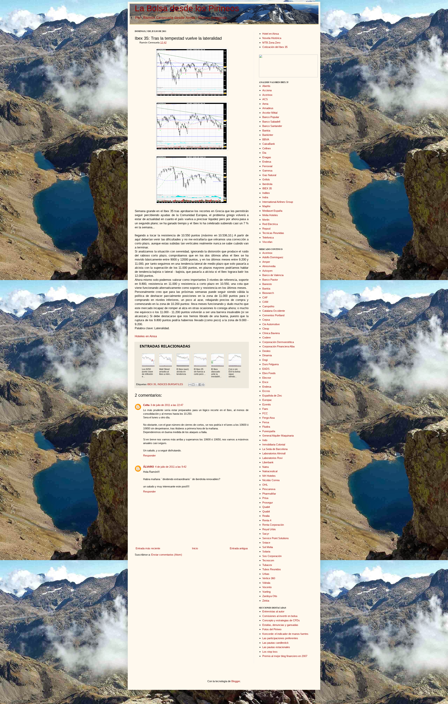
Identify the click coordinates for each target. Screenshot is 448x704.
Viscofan (267, 241)
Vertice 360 (268, 578)
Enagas (266, 157)
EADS (266, 368)
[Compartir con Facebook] (200, 384)
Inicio (195, 548)
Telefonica (268, 237)
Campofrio (268, 306)
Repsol (266, 228)
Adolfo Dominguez (272, 257)
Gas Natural (269, 175)
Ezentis (266, 404)
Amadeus (267, 108)
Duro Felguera (270, 364)
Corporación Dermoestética (278, 342)
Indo (264, 440)
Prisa (265, 497)
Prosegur (267, 502)
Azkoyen (267, 270)
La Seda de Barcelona (275, 449)
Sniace (266, 542)
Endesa (266, 161)
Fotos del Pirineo (271, 629)
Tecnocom (268, 560)
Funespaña (268, 431)
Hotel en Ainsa (270, 33)
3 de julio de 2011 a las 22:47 (166, 404)
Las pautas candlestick (275, 642)
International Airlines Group (277, 201)
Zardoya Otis (269, 596)
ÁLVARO (148, 466)
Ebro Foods (269, 373)
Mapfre (266, 206)
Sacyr (265, 533)
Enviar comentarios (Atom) (166, 554)
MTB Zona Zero (271, 42)
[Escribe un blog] (193, 384)
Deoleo (266, 350)
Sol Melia (267, 547)
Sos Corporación (272, 556)
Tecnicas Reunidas (273, 232)
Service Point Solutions (275, 538)
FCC (265, 413)
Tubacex (267, 564)
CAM (265, 301)
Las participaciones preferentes (280, 638)
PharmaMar (269, 493)
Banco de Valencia (273, 275)
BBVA (265, 139)
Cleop (265, 328)
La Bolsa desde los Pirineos (187, 8)
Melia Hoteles (270, 215)
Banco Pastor (270, 279)
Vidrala (266, 582)
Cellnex (266, 148)
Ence (265, 382)
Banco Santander (272, 125)
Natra (265, 466)
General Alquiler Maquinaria (278, 435)
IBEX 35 (151, 384)
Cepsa (266, 319)
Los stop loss (270, 651)
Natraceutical (269, 471)
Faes (265, 408)
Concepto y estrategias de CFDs (281, 620)
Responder (149, 455)
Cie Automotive (271, 324)
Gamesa (267, 170)
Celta (146, 404)
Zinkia (265, 600)
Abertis (266, 85)
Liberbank (268, 462)
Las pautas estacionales (276, 647)
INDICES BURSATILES (170, 384)
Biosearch (268, 292)
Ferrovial (267, 166)
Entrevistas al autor (273, 611)
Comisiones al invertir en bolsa (279, 615)
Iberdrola (267, 184)
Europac (267, 399)
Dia (264, 152)
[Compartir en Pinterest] (203, 384)
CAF (265, 297)
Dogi (265, 359)
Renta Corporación (273, 524)
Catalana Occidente (273, 310)
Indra (265, 197)
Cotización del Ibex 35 (275, 46)
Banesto (267, 284)
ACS (265, 99)
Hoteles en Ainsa (146, 336)
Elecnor (266, 377)
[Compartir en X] (196, 384)
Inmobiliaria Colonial (273, 444)
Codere (266, 337)
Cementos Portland (273, 315)
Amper (266, 261)
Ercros (266, 390)
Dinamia (267, 355)
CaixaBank (268, 143)
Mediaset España (272, 210)
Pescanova (268, 489)
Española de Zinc (272, 395)
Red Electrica (270, 224)
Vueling (266, 591)
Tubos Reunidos (271, 569)
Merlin (265, 219)
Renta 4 (266, 520)
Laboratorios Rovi (272, 457)
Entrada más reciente (148, 548)
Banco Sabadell (271, 121)
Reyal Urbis (269, 529)
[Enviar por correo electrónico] (190, 384)
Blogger (235, 681)
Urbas (265, 573)
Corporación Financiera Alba (278, 346)
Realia (266, 515)
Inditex (266, 192)
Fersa (265, 422)
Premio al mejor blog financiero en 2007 (284, 656)
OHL (265, 484)
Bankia (266, 130)
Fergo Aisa (268, 417)
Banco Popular (270, 117)
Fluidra (266, 426)
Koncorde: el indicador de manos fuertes (285, 633)
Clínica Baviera (271, 333)
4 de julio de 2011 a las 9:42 (170, 466)
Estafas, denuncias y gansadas (280, 624)
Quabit (266, 506)
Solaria (266, 551)
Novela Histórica (271, 38)
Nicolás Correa (270, 480)
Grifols (266, 179)
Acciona (267, 90)
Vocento (267, 587)
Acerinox (267, 94)
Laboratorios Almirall (273, 453)
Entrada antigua (239, 548)
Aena (265, 103)
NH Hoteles (269, 475)
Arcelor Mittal (269, 112)
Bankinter (267, 134)
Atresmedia (268, 266)
